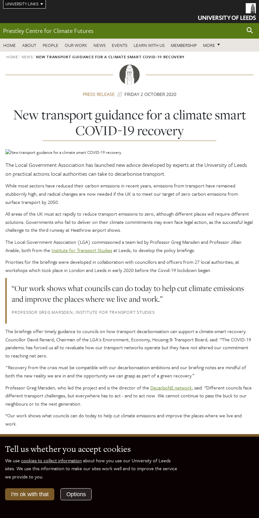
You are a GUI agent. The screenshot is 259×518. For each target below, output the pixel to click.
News (99, 45)
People (50, 45)
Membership (184, 45)
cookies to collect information (51, 460)
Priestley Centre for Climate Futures (48, 30)
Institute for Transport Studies (81, 250)
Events (119, 45)
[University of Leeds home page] (227, 11)
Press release (99, 94)
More (213, 44)
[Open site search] (250, 30)
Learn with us (149, 45)
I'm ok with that (30, 494)
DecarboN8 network (171, 387)
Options (76, 494)
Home (9, 45)
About (29, 45)
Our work (76, 45)
